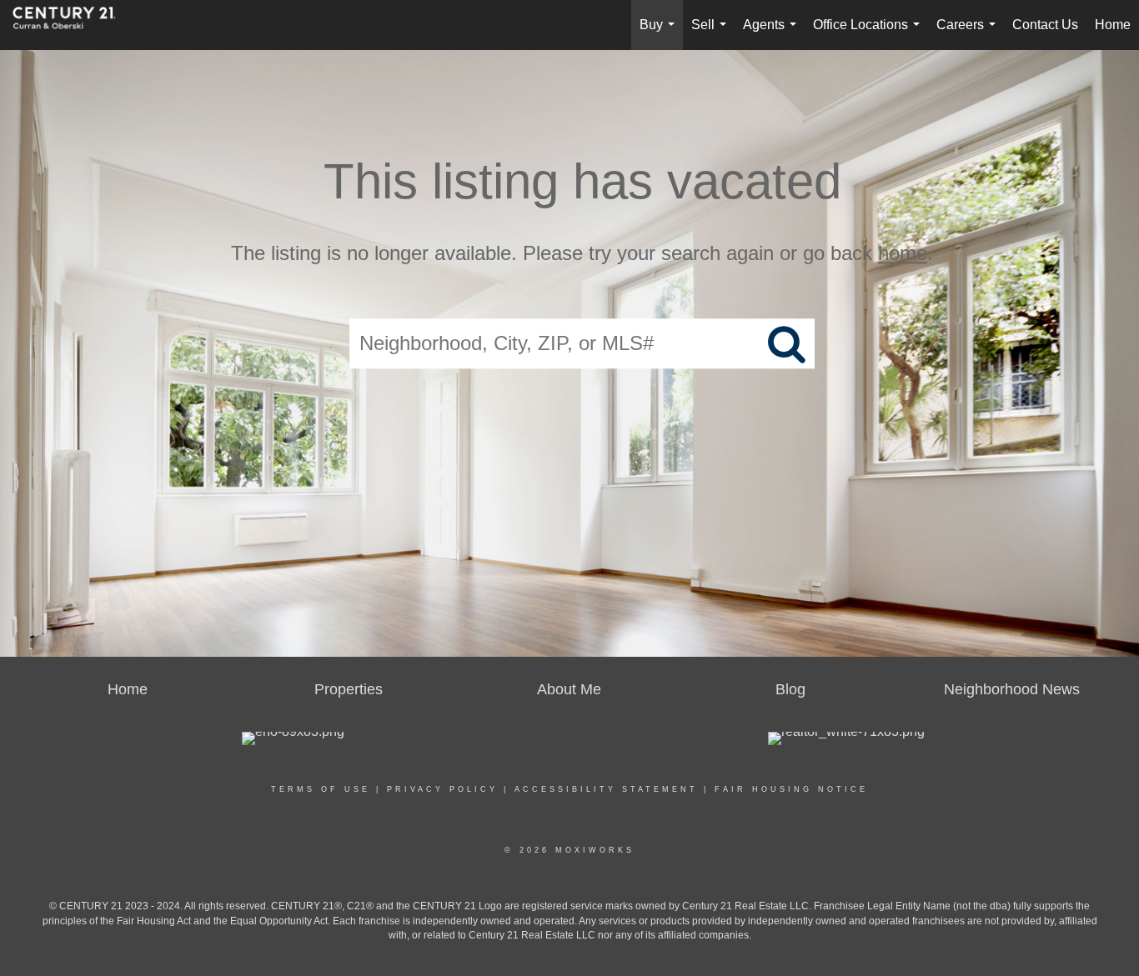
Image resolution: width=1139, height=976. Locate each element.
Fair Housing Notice (791, 789)
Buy (660, 34)
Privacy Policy (442, 789)
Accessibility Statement (606, 789)
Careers (969, 34)
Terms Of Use (320, 789)
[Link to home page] (73, 25)
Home (1113, 25)
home (902, 253)
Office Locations (869, 34)
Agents (773, 34)
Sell (712, 34)
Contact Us (1045, 25)
